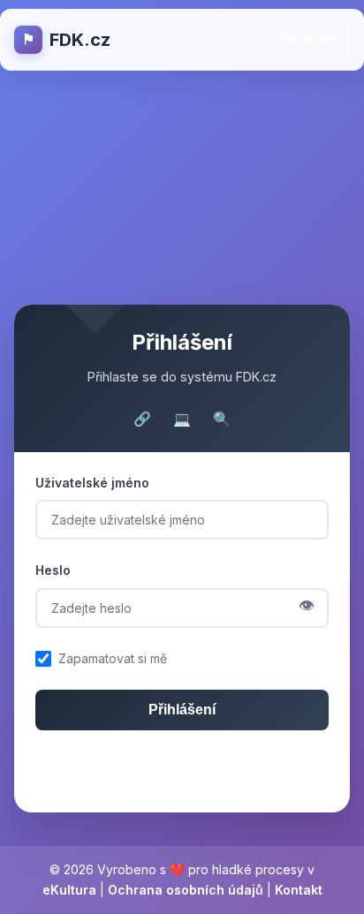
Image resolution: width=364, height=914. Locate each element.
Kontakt (298, 889)
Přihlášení (182, 709)
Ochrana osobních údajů (185, 889)
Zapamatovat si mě (112, 658)
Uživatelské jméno (92, 482)
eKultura (309, 38)
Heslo (53, 570)
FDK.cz (66, 39)
